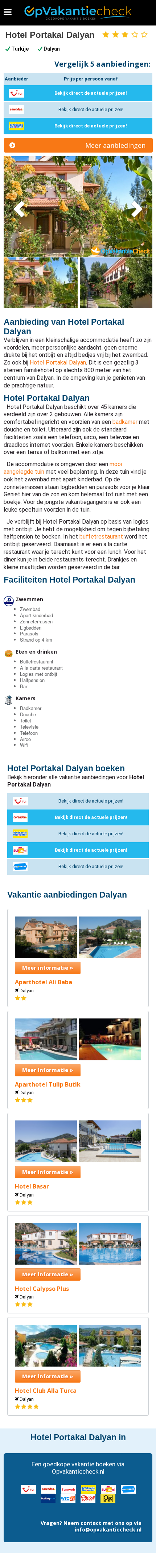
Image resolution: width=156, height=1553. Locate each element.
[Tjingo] (88, 1498)
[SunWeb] (68, 1489)
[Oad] (108, 1498)
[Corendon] (48, 1489)
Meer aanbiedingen (115, 145)
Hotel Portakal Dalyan (58, 362)
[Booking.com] (48, 1498)
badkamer (124, 421)
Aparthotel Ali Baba (43, 982)
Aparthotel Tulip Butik (48, 1084)
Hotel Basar (32, 1186)
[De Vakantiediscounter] (88, 1489)
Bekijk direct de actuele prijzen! (90, 93)
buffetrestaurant (101, 536)
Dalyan (52, 49)
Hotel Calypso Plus (42, 1289)
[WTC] (68, 1498)
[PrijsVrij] (128, 1489)
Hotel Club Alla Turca (46, 1391)
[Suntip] (108, 1489)
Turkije (20, 49)
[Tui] (28, 1489)
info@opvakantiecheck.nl (108, 1529)
